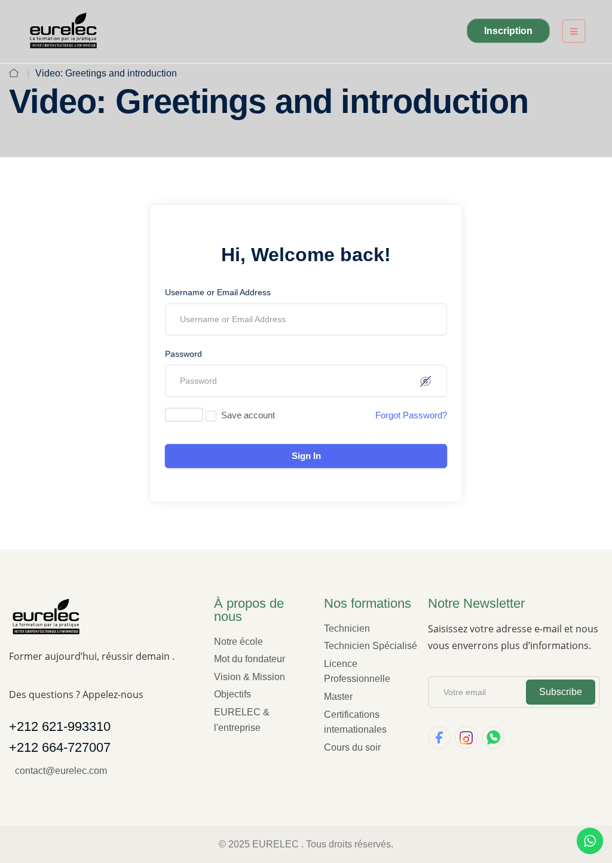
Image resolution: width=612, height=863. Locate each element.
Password (183, 354)
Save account (248, 415)
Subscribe (560, 692)
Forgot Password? (411, 415)
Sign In (306, 456)
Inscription (508, 31)
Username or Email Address (218, 292)
